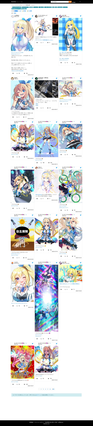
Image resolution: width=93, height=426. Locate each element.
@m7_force (40, 168)
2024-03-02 (30, 259)
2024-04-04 (78, 211)
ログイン (38, 395)
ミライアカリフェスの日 (17, 7)
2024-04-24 (30, 209)
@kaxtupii (64, 78)
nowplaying (60, 7)
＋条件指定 (73, 2)
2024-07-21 (78, 105)
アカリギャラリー (25, 7)
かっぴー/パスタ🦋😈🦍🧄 (68, 77)
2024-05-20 (78, 156)
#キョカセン (50, 40)
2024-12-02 (54, 44)
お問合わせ (60, 422)
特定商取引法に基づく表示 (51, 422)
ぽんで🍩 (64, 15)
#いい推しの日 (63, 52)
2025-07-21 (30, 74)
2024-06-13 (54, 164)
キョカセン (36, 7)
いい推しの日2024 (48, 7)
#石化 (37, 105)
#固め (37, 103)
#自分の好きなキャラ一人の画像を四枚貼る (69, 283)
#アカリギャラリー (16, 54)
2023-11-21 (30, 307)
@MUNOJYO (40, 16)
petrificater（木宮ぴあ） (43, 77)
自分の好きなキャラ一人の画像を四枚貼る (19, 8)
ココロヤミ (65, 7)
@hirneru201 (16, 263)
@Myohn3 (16, 78)
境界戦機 (31, 7)
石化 (56, 7)
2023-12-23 (78, 257)
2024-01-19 (54, 251)
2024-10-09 (30, 118)
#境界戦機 (45, 40)
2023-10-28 (78, 291)
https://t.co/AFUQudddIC (17, 70)
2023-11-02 (54, 340)
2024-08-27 (54, 109)
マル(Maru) (16, 15)
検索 (70, 1)
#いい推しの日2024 (64, 58)
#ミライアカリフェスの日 (17, 52)
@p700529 (40, 78)
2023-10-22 (54, 380)
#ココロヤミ (38, 336)
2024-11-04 (78, 64)
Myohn (15, 77)
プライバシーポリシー (39, 422)
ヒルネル (16, 262)
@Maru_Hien (16, 16)
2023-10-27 (30, 385)
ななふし (40, 167)
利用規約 (31, 422)
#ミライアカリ (39, 40)
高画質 (15, 13)
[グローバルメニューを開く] (80, 2)
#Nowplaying (39, 194)
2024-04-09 (54, 200)
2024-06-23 (30, 158)
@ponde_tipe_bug (65, 16)
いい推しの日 (41, 7)
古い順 (20, 10)
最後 (53, 389)
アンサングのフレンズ (42, 15)
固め (53, 7)
